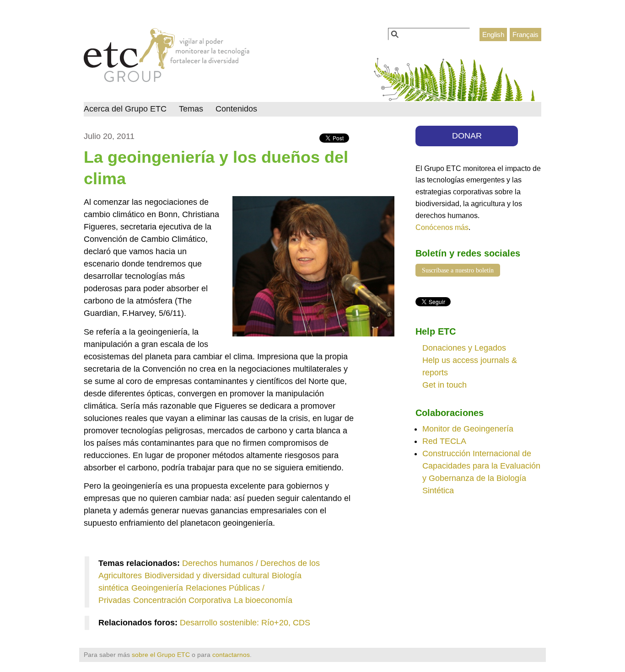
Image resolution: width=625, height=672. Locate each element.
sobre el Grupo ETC (161, 654)
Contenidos (236, 108)
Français (525, 34)
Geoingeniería (157, 587)
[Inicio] (167, 57)
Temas (191, 108)
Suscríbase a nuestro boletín (458, 270)
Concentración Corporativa (182, 600)
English (493, 34)
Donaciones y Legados (464, 347)
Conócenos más (442, 227)
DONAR (467, 135)
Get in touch (444, 384)
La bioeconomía (263, 600)
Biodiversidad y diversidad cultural (207, 575)
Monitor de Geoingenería (467, 428)
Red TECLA (444, 441)
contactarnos (231, 654)
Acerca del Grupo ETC (125, 108)
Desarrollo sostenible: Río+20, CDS (245, 622)
